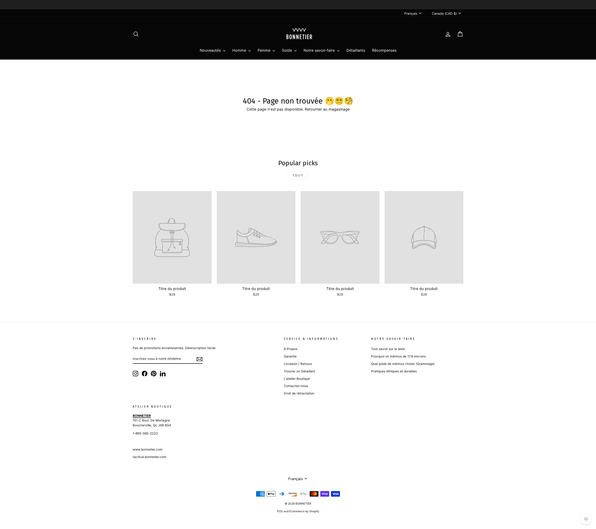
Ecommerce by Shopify (304, 511)
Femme (264, 50)
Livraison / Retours (298, 364)
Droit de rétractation (299, 393)
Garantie (290, 356)
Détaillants (355, 50)
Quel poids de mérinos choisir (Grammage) (403, 364)
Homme (239, 50)
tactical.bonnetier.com (149, 457)
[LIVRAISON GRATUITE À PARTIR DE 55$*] (298, 4)
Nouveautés (211, 50)
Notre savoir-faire (320, 50)
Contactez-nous (296, 386)
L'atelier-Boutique (297, 379)
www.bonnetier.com (148, 449)
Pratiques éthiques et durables (394, 371)
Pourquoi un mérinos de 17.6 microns (398, 356)
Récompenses (384, 50)
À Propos (290, 349)
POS (280, 511)
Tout (298, 175)
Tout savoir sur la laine (388, 349)
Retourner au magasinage (327, 109)
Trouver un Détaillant (299, 371)
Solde (287, 50)
